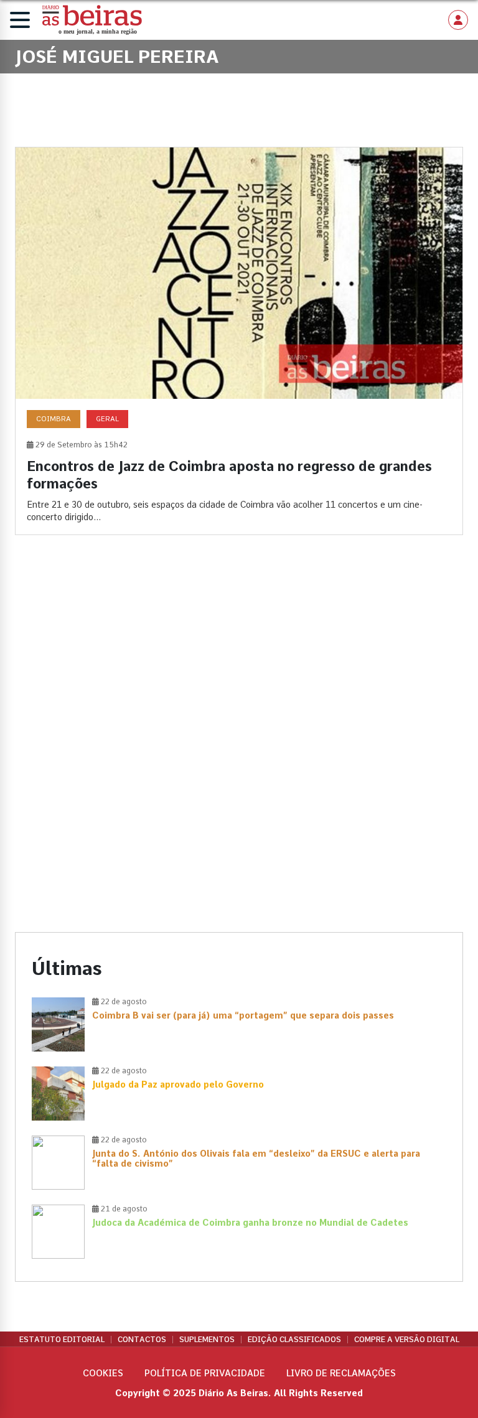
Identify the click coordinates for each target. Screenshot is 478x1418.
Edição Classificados (294, 1339)
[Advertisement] (239, 652)
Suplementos (207, 1339)
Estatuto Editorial (62, 1339)
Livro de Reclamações (341, 1373)
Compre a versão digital (406, 1339)
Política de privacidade (204, 1373)
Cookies (103, 1373)
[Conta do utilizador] (458, 20)
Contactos (142, 1339)
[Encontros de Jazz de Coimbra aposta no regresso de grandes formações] (239, 340)
